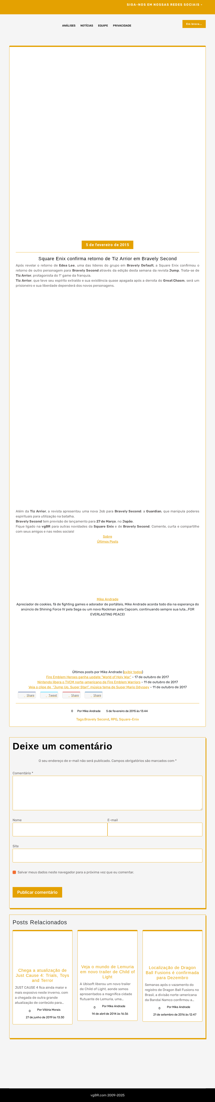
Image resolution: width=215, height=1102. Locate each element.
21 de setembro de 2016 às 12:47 (174, 1014)
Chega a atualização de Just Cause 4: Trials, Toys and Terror (42, 975)
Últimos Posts (107, 542)
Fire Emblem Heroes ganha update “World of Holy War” (88, 677)
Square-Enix (129, 719)
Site (16, 846)
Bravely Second (96, 719)
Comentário (23, 773)
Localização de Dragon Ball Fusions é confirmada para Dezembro (172, 972)
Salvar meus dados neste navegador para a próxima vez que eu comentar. (76, 872)
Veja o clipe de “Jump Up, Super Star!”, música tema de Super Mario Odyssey (89, 687)
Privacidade (122, 25)
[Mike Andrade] (107, 570)
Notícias (86, 25)
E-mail (113, 820)
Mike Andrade (107, 599)
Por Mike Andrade (89, 711)
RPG (114, 719)
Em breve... (194, 24)
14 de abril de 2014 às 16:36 (109, 1014)
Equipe (103, 25)
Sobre (107, 536)
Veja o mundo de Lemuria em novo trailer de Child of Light (107, 971)
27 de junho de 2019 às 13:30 (44, 1017)
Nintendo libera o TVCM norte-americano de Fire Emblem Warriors (88, 682)
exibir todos (133, 672)
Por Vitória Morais (48, 1010)
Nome (17, 820)
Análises (68, 25)
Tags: (80, 719)
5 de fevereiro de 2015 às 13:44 (127, 711)
